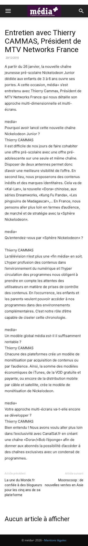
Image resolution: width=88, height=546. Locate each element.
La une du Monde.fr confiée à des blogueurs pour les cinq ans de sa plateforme (23, 487)
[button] (7, 11)
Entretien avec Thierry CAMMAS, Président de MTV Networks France (43, 41)
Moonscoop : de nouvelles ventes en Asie (64, 482)
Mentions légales (55, 540)
